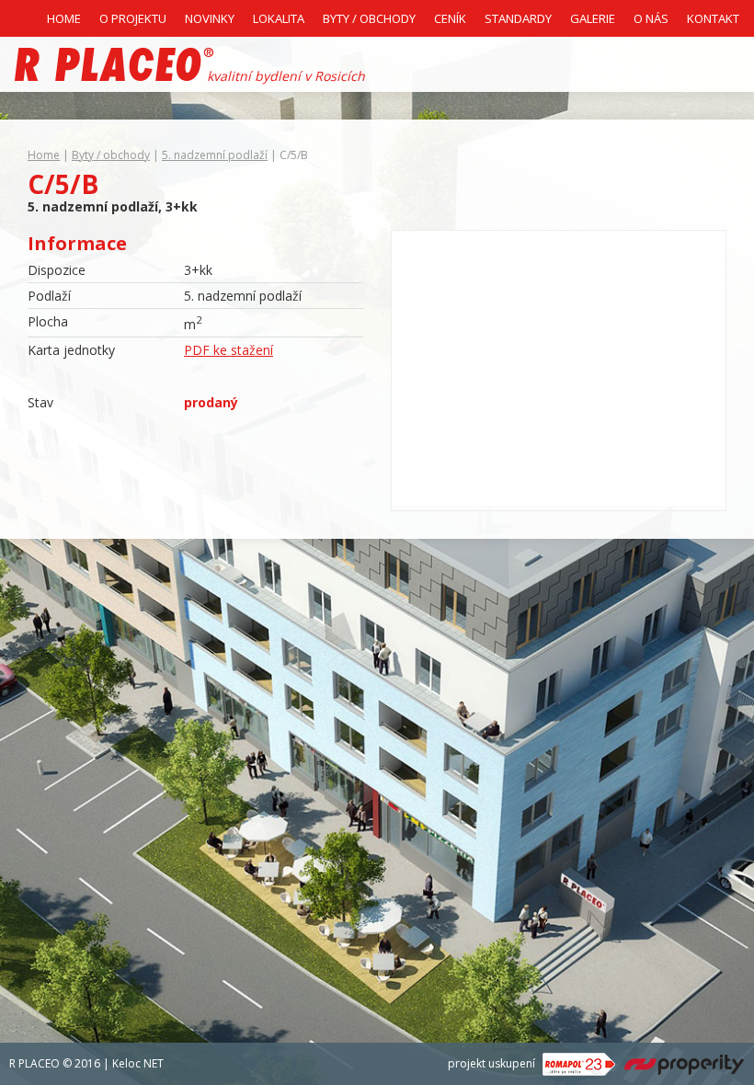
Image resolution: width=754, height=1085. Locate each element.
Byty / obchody (111, 155)
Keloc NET (138, 1063)
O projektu (132, 18)
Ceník (450, 18)
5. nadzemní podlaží (215, 155)
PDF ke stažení (228, 350)
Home (64, 18)
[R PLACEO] (114, 64)
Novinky (209, 18)
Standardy (518, 18)
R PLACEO (34, 1063)
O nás (651, 18)
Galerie (592, 18)
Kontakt (713, 18)
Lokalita (278, 18)
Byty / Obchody (369, 18)
